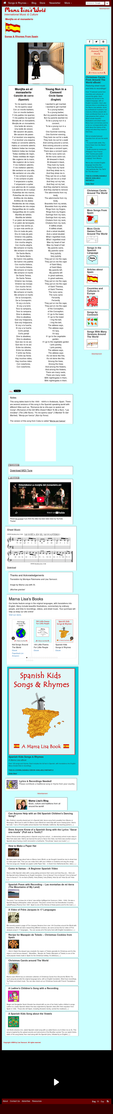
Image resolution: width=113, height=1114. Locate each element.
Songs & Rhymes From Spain (21, 36)
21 (32, 660)
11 (45, 657)
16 (55, 657)
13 (49, 657)
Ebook (14, 650)
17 (56, 657)
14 (51, 657)
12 (47, 657)
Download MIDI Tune (21, 470)
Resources (37, 1101)
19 (28, 660)
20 (30, 660)
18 (26, 660)
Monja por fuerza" (57, 420)
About (5, 1101)
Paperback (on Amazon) (18, 654)
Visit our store (15, 614)
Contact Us (15, 1101)
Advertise (26, 1101)
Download (11, 567)
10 (43, 657)
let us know (19, 518)
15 (53, 657)
